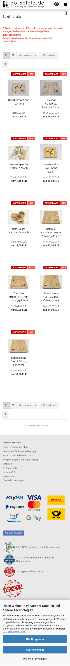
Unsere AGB (9, 472)
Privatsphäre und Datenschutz (18, 455)
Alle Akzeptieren (35, 639)
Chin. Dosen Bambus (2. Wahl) (19, 230)
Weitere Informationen (35, 658)
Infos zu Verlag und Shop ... (16, 447)
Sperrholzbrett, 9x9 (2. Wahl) (18, 102)
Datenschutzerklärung (14, 632)
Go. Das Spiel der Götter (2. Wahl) (19, 166)
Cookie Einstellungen (13, 480)
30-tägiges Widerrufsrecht (29, 571)
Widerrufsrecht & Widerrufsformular (21, 459)
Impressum (8, 476)
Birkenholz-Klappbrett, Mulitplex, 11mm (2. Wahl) (51, 104)
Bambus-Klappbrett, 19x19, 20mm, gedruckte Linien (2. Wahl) (51, 232)
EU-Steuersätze (10, 468)
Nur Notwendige (35, 649)
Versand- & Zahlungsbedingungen (20, 451)
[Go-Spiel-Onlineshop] (22, 4)
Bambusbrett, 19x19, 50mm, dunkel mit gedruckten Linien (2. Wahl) (19, 361)
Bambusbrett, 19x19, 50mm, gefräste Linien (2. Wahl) (51, 297)
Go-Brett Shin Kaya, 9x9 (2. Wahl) (51, 168)
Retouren (7, 463)
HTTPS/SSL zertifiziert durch (37, 547)
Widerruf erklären (13, 533)
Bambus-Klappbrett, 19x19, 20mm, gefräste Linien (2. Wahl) (19, 297)
